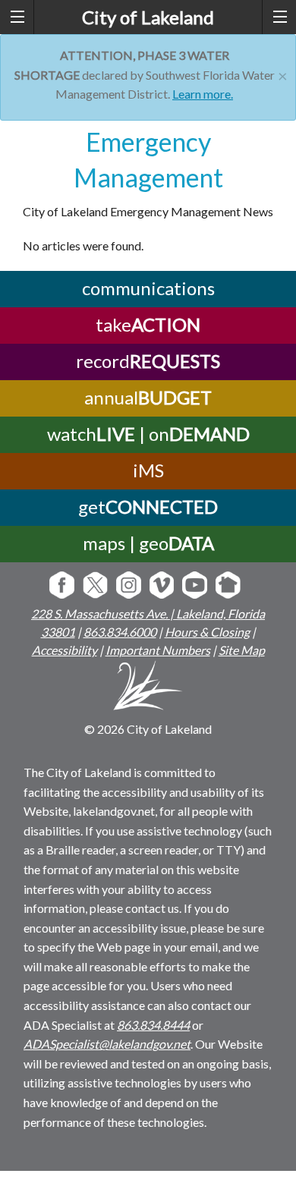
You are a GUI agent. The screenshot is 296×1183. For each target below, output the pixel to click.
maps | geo (148, 543)
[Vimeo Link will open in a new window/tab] (162, 586)
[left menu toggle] (17, 17)
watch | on (148, 434)
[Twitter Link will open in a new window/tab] (95, 586)
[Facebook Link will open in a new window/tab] (61, 586)
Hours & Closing (207, 632)
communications (148, 288)
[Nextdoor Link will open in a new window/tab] (228, 586)
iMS (148, 470)
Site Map (242, 650)
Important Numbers (157, 650)
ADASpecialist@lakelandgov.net (107, 1044)
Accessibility (64, 650)
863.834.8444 (153, 1025)
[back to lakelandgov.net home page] (148, 688)
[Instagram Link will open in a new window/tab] (128, 586)
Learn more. (202, 94)
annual (148, 397)
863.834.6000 (119, 632)
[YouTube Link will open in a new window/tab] (194, 586)
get (148, 507)
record (148, 361)
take (148, 324)
